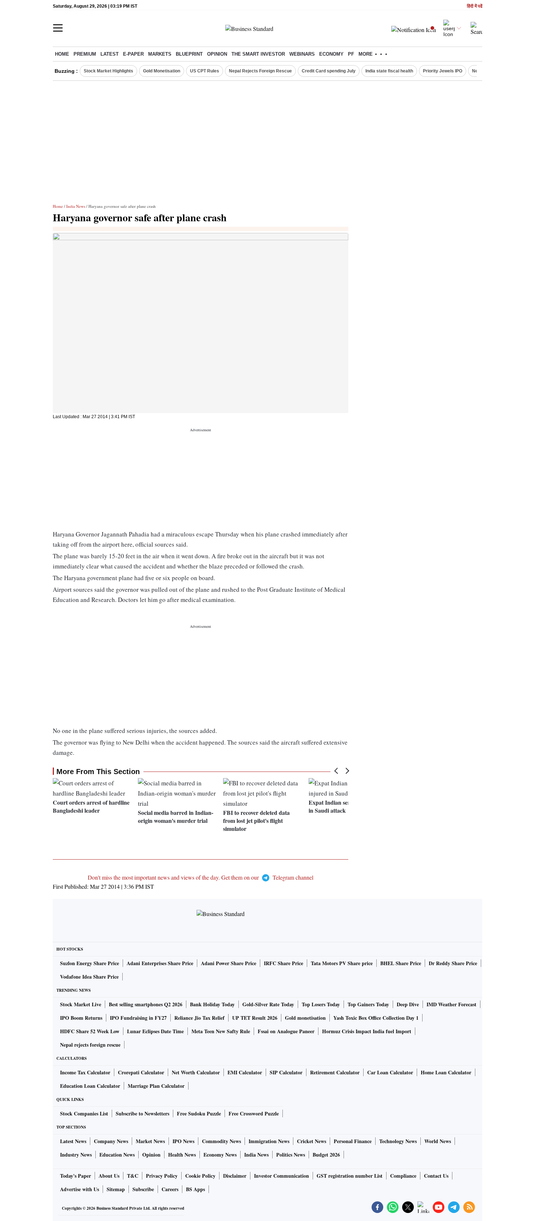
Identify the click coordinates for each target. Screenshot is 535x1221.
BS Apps (195, 1189)
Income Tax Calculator (85, 1072)
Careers (170, 1189)
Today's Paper (75, 1176)
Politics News (290, 1154)
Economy (331, 54)
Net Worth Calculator (196, 1072)
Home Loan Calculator (446, 1072)
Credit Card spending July (329, 71)
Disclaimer (234, 1176)
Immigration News (269, 1141)
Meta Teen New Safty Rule (220, 1031)
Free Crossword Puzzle (254, 1113)
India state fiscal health (389, 71)
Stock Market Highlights (108, 71)
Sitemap (116, 1189)
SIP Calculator (286, 1072)
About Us (109, 1176)
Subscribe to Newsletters (142, 1113)
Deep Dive (408, 1004)
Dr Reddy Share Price (453, 963)
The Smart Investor (258, 54)
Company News (111, 1141)
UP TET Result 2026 (254, 1018)
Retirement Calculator (335, 1072)
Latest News (73, 1141)
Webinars (302, 54)
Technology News (398, 1141)
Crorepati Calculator (141, 1072)
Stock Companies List (84, 1113)
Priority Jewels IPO (442, 71)
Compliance (403, 1176)
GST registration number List (350, 1176)
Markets (159, 54)
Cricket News (311, 1141)
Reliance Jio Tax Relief (199, 1018)
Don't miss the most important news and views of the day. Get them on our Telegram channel (200, 877)
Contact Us (436, 1176)
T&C (132, 1176)
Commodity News (221, 1141)
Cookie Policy (200, 1176)
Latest (109, 54)
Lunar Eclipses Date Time (155, 1031)
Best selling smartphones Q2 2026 (145, 1004)
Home (62, 54)
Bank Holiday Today (212, 1004)
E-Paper (133, 54)
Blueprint (189, 54)
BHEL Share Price (400, 963)
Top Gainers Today (368, 1004)
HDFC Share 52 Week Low (89, 1031)
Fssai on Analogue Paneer (286, 1031)
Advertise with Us (79, 1189)
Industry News (76, 1154)
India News (75, 206)
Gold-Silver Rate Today (268, 1004)
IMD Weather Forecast (451, 1004)
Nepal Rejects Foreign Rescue (260, 71)
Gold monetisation (305, 1018)
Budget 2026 (326, 1154)
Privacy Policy (162, 1176)
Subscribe (143, 1189)
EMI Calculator (244, 1072)
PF (351, 54)
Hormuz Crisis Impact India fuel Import (366, 1031)
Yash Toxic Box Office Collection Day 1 (376, 1018)
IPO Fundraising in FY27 (138, 1018)
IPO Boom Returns (81, 1018)
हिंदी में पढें (474, 6)
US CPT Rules (204, 71)
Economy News (220, 1154)
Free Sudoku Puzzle (199, 1113)
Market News (150, 1141)
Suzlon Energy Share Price (89, 963)
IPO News (183, 1141)
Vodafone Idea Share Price (89, 976)
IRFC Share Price (283, 963)
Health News (182, 1154)
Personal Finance (353, 1141)
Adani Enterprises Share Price (160, 963)
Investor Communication (281, 1176)
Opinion (217, 54)
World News (437, 1141)
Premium (85, 54)
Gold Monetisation (161, 71)
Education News (117, 1154)
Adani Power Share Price (228, 963)
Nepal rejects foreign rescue (90, 1044)
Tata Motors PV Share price (342, 963)
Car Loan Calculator (390, 1072)
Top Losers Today (321, 1004)
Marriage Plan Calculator (156, 1086)
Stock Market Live (80, 1004)
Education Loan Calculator (90, 1086)
